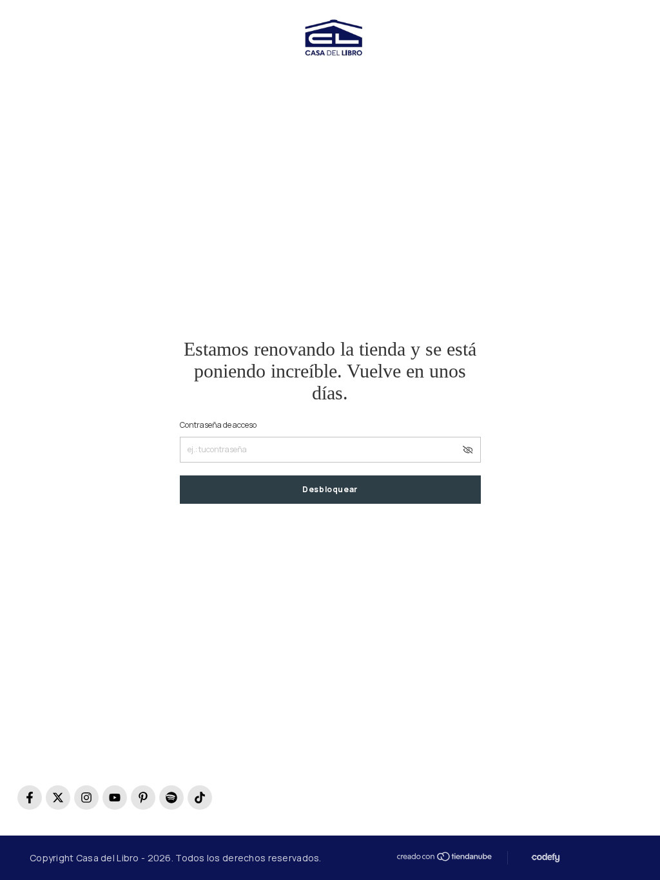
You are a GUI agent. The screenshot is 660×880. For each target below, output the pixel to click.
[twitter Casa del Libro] (58, 797)
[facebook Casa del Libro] (29, 797)
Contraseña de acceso (218, 424)
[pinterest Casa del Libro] (143, 797)
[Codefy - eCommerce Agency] (544, 857)
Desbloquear (330, 489)
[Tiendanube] (443, 856)
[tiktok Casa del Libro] (200, 797)
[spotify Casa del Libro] (171, 797)
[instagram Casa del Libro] (86, 797)
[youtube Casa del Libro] (114, 797)
